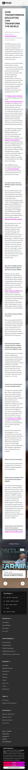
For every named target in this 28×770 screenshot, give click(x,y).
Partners (4, 677)
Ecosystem (5, 665)
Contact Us (5, 736)
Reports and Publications (9, 703)
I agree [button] (14, 762)
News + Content (6, 731)
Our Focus (5, 631)
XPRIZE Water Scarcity (8, 651)
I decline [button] (14, 765)
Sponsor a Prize (6, 717)
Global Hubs (5, 689)
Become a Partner (7, 720)
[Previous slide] (5, 583)
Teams (4, 686)
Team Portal (5, 734)
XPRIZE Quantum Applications (11, 654)
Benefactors (5, 671)
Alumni (4, 680)
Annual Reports (6, 741)
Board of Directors (7, 668)
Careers (4, 739)
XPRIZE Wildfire (6, 645)
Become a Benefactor (8, 714)
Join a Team (5, 723)
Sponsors (5, 674)
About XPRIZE (6, 625)
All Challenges (6, 642)
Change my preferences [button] (14, 767)
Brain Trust (5, 683)
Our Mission (5, 622)
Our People (5, 628)
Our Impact (5, 700)
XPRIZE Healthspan (7, 648)
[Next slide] (23, 583)
